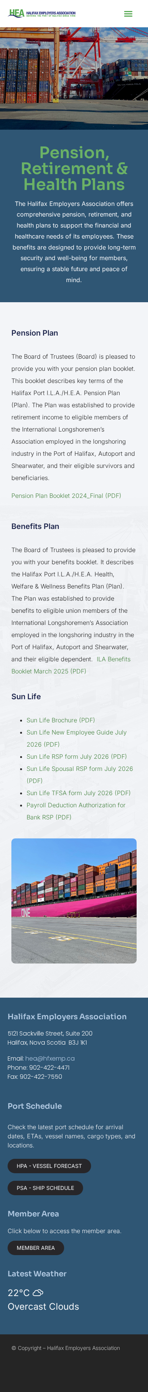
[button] (128, 13)
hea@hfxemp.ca (50, 1058)
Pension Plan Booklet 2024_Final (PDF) (66, 495)
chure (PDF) (78, 720)
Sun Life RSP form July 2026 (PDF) (77, 756)
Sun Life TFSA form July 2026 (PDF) (79, 793)
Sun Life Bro (44, 720)
